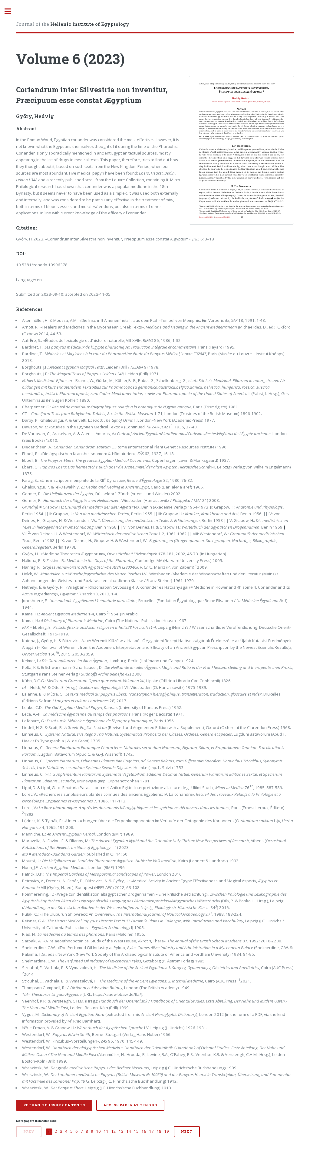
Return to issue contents (54, 1105)
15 (136, 1131)
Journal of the (72, 24)
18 (159, 1131)
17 (151, 1131)
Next (187, 1131)
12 (113, 1131)
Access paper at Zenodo (130, 1105)
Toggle (11, 11)
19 (166, 1131)
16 (143, 1131)
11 (106, 1131)
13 (121, 1131)
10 (98, 1131)
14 (128, 1131)
